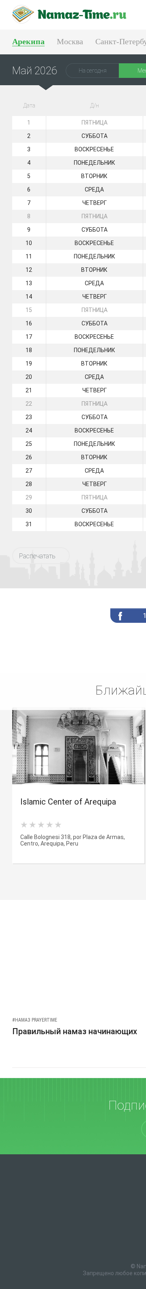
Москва (70, 41)
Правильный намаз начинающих (74, 1031)
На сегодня (93, 70)
